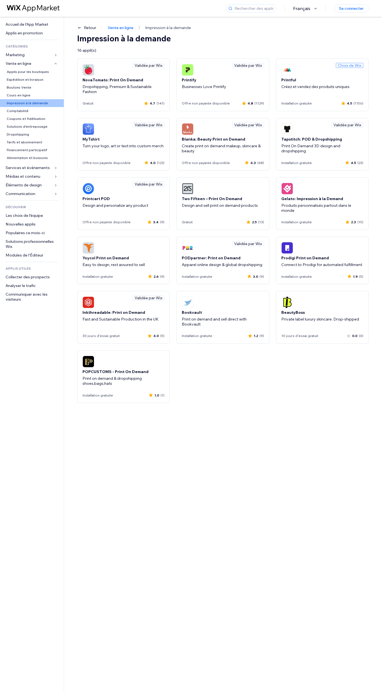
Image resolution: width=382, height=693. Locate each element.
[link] (32, 24)
